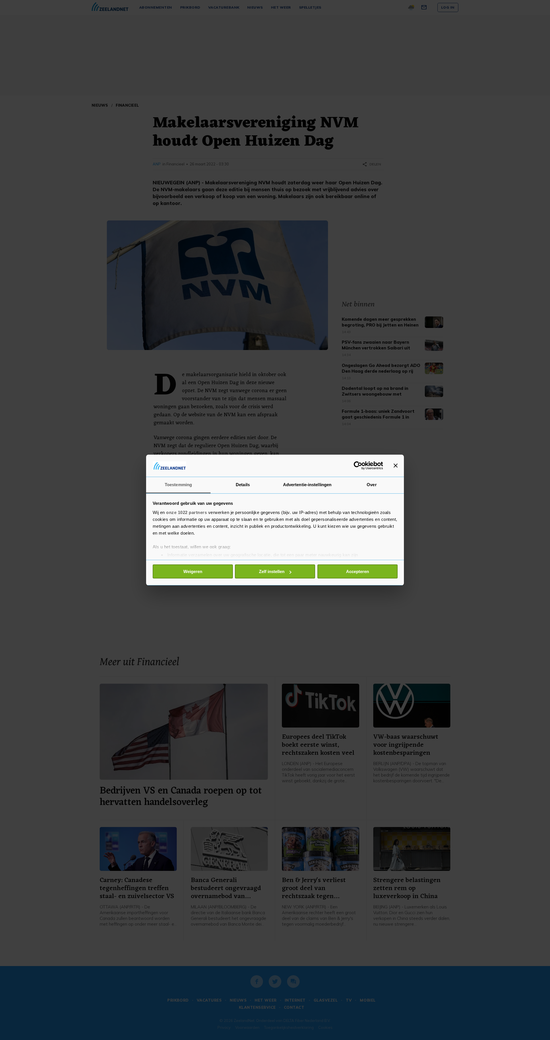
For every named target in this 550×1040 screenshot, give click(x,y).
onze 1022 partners (186, 512)
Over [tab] (371, 484)
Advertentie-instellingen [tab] (307, 484)
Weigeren (192, 571)
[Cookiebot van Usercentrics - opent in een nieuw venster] (358, 465)
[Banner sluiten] (396, 466)
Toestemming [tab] (178, 484)
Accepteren (357, 571)
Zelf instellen (271, 571)
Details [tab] (243, 484)
